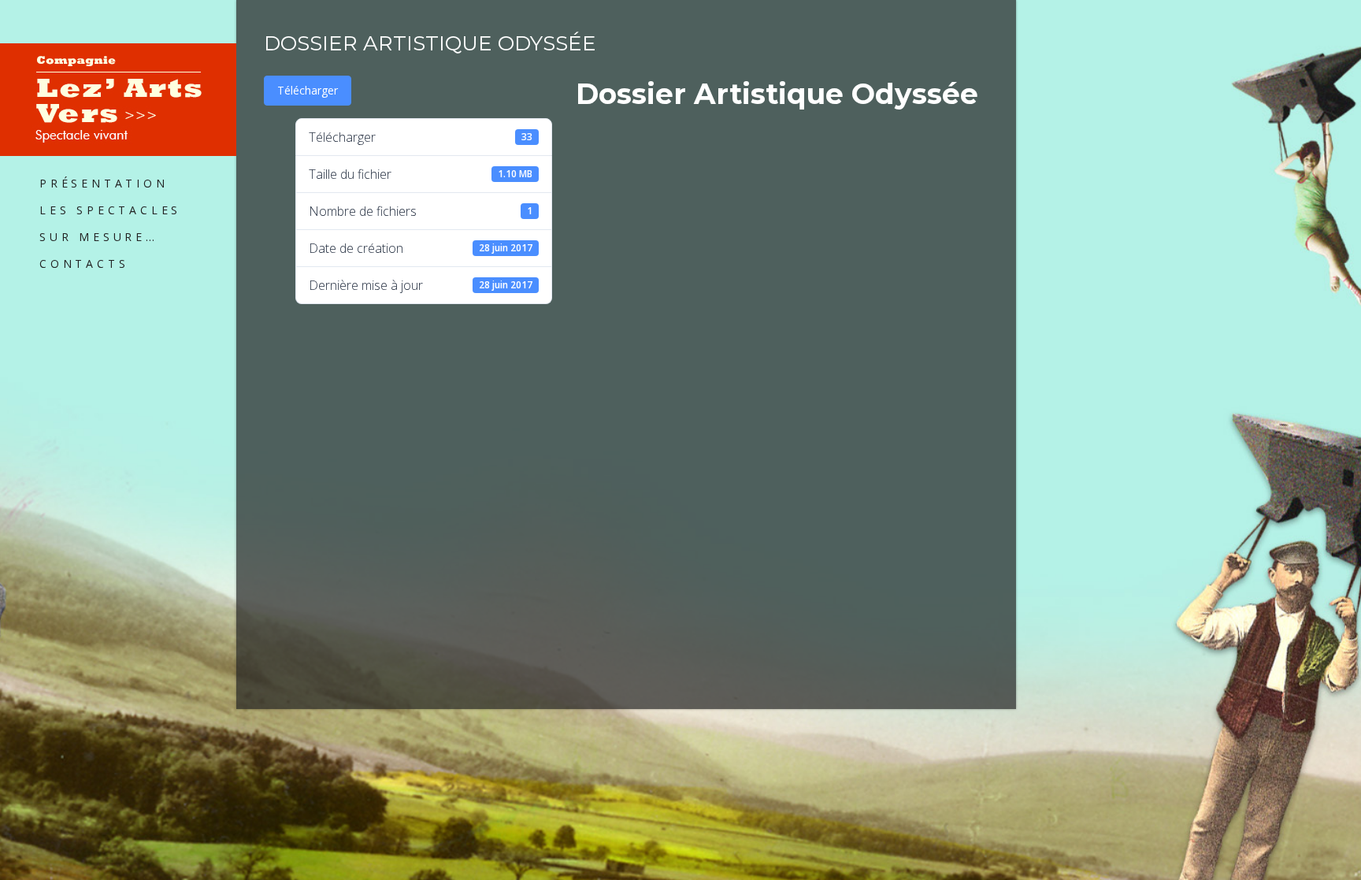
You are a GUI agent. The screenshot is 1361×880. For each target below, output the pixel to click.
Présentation (104, 183)
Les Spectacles (110, 209)
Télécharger (307, 90)
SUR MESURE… (98, 236)
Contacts (83, 263)
